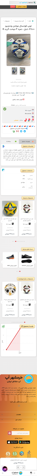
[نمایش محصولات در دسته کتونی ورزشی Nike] (10, 257)
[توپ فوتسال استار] (12, 209)
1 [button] (24, 321)
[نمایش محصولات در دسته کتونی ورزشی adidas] (26, 257)
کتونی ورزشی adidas (27, 265)
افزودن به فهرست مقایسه (17, 86)
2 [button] (18, 270)
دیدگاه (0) (8, 141)
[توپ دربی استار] (29, 209)
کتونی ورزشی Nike (12, 265)
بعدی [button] (2, 221)
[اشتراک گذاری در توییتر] (24, 131)
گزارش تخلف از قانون (17, 100)
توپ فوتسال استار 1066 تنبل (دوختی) (12, 220)
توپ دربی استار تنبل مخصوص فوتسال (27, 299)
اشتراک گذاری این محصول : (17, 128)
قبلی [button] (34, 221)
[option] (11, 219)
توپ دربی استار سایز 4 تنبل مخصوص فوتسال (29, 220)
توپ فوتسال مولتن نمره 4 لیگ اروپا (10, 299)
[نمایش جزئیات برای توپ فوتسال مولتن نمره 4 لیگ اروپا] (10, 288)
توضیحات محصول (26, 141)
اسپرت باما (28, 110)
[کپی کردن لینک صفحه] (13, 131)
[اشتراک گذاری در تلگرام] (21, 131)
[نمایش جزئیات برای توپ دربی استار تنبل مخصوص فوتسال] (27, 288)
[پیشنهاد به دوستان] (17, 131)
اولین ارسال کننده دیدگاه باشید (18, 82)
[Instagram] (19, 404)
